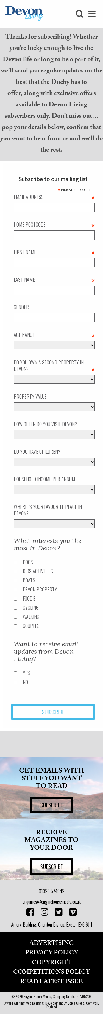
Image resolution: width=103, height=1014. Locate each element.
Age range (54, 334)
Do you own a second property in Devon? (54, 365)
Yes (26, 672)
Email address (54, 196)
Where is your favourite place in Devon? (48, 510)
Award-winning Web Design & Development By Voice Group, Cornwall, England (51, 1005)
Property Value (30, 396)
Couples (31, 625)
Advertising (51, 943)
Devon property (40, 589)
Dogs (28, 562)
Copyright (51, 962)
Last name (54, 279)
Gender (21, 307)
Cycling (30, 607)
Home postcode (54, 224)
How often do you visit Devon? (45, 424)
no (25, 681)
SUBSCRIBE (51, 805)
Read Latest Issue (51, 981)
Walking (31, 616)
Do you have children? (37, 451)
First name (54, 252)
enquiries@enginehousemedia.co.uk (52, 901)
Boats (29, 580)
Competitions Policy (51, 972)
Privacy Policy (51, 952)
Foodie (29, 598)
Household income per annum (44, 479)
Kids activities (38, 571)
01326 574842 (52, 891)
